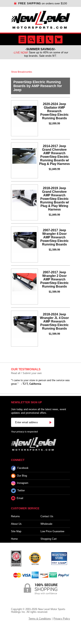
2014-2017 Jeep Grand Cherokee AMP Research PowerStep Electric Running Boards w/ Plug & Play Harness (54, 154)
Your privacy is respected (24, 431)
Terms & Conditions (40, 618)
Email (20, 498)
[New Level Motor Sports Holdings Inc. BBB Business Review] (35, 558)
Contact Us (46, 516)
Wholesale (46, 523)
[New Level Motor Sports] (40, 20)
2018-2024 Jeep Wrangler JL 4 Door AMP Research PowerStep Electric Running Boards (54, 321)
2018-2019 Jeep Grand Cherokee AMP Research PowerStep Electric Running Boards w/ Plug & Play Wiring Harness (54, 198)
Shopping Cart (48, 538)
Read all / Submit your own (26, 373)
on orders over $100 (42, 3)
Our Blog (22, 475)
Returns (15, 516)
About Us (16, 523)
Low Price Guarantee (52, 531)
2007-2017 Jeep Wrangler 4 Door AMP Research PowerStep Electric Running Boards (54, 237)
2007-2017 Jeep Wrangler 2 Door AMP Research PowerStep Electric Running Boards (54, 279)
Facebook (23, 467)
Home (14, 538)
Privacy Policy (61, 618)
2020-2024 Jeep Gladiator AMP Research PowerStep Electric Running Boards (54, 111)
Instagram (22, 483)
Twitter (21, 490)
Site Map (16, 531)
